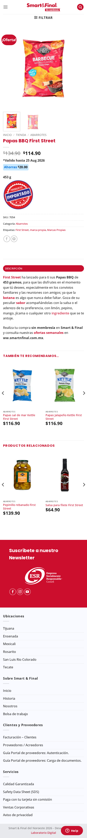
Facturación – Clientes (19, 737)
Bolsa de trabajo (15, 714)
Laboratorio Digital (43, 833)
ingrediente (60, 313)
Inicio (7, 135)
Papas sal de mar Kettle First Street (19, 416)
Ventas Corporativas (18, 807)
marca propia (38, 230)
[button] (5, 7)
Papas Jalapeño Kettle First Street (64, 416)
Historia (9, 698)
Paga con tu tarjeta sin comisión (27, 799)
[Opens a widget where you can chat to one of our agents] (72, 831)
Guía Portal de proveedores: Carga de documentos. (42, 760)
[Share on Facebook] (6, 238)
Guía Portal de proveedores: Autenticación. (36, 753)
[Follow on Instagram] (20, 591)
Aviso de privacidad (18, 815)
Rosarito (9, 651)
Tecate (8, 667)
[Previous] (9, 69)
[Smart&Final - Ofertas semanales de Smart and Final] (43, 7)
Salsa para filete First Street (64, 505)
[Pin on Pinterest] (14, 238)
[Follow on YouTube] (27, 591)
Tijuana (8, 628)
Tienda (21, 135)
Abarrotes (38, 135)
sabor (20, 303)
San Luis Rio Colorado (19, 659)
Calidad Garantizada (18, 784)
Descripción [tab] (13, 268)
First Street (22, 230)
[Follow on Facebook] (12, 591)
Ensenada (10, 636)
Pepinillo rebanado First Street (19, 506)
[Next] (77, 69)
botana (9, 298)
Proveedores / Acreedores (23, 745)
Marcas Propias (56, 230)
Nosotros (10, 706)
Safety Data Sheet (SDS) (21, 792)
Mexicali (9, 644)
